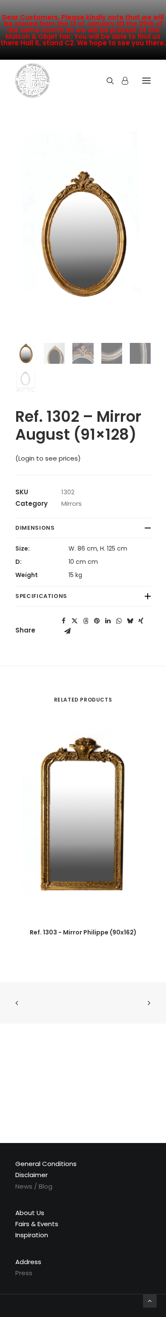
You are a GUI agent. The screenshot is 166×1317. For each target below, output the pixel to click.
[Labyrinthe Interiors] (32, 81)
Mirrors (71, 503)
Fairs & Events (36, 1223)
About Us (29, 1212)
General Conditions (46, 1163)
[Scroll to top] (150, 1300)
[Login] (121, 80)
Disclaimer (31, 1174)
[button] (63, 621)
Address (28, 1261)
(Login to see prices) (48, 458)
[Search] (106, 80)
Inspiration (31, 1234)
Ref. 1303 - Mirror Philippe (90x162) (83, 932)
